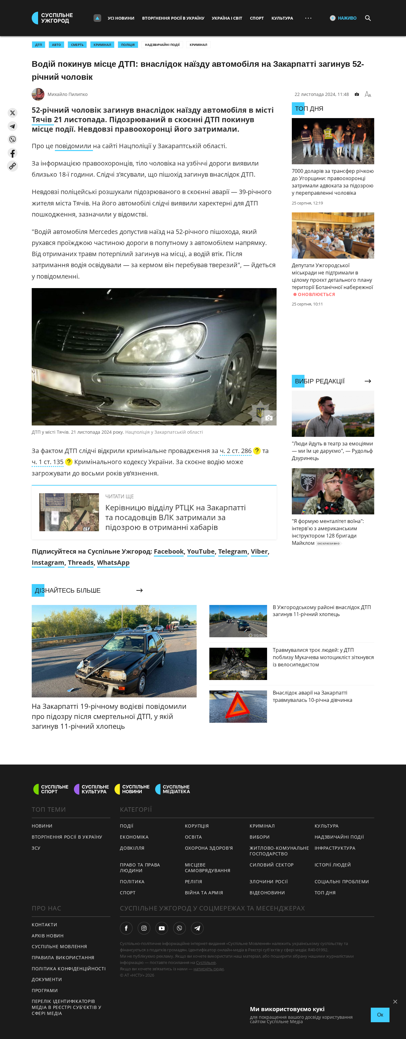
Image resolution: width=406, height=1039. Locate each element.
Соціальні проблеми (342, 881)
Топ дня (325, 893)
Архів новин (48, 936)
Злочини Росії (269, 881)
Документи (47, 979)
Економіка (134, 837)
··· (308, 18)
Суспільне (206, 962)
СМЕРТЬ (77, 44)
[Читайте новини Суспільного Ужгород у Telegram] (197, 928)
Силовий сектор (272, 865)
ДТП (38, 44)
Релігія (193, 881)
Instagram (48, 562)
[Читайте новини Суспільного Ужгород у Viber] (179, 928)
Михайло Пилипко (68, 94)
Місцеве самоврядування (208, 868)
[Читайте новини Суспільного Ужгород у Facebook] (126, 928)
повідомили (74, 146)
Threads (81, 562)
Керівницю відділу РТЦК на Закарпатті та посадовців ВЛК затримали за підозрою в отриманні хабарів (175, 517)
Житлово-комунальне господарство (279, 851)
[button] (12, 112)
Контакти (44, 925)
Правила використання (63, 957)
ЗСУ (36, 848)
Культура (282, 18)
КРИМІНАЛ (102, 44)
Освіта (193, 837)
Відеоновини (267, 893)
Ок (380, 1014)
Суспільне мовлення (59, 946)
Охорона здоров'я (209, 848)
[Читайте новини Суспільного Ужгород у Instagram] (144, 928)
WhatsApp (113, 562)
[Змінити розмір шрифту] (368, 94)
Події (127, 826)
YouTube (201, 551)
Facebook (169, 551)
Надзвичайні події (162, 44)
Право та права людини (140, 868)
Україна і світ (227, 18)
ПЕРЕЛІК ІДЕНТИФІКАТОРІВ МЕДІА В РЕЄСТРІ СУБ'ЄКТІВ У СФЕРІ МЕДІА (67, 1007)
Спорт (257, 18)
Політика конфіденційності (69, 969)
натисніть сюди (208, 969)
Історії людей (333, 865)
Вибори (260, 837)
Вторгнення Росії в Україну (173, 18)
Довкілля (132, 848)
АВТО (56, 44)
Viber (259, 551)
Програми (45, 990)
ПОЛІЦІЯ (128, 44)
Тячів (43, 119)
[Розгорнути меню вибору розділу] (97, 18)
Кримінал (198, 44)
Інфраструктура (335, 848)
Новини (42, 826)
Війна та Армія (204, 893)
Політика (132, 881)
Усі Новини (121, 18)
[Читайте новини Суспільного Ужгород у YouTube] (161, 928)
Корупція (197, 826)
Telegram (232, 551)
